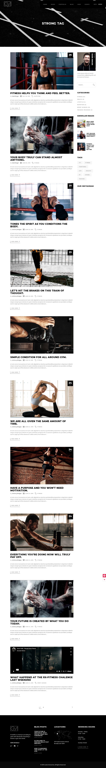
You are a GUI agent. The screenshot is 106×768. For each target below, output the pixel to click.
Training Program (83, 110)
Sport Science (41, 682)
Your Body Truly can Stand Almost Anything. (36, 158)
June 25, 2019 (26, 162)
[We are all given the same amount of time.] (41, 399)
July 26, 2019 (26, 96)
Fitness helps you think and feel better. (40, 93)
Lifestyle (80, 102)
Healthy (88, 170)
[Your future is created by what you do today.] (41, 598)
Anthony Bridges (16, 229)
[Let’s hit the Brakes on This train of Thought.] (41, 268)
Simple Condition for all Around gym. (38, 357)
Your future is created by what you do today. (39, 622)
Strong (87, 174)
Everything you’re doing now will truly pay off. (40, 556)
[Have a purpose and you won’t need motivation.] (41, 465)
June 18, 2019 (38, 737)
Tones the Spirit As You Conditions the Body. (38, 225)
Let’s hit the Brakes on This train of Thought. (37, 292)
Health (79, 99)
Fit (80, 162)
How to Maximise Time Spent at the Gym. (40, 750)
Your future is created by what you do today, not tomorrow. (41, 733)
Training (82, 178)
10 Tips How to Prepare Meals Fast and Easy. (41, 742)
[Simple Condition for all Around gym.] (41, 335)
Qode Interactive (49, 765)
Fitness (36, 162)
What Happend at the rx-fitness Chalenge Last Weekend (41, 678)
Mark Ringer (15, 96)
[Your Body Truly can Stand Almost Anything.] (41, 135)
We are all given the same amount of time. (38, 422)
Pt (80, 174)
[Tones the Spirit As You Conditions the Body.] (41, 201)
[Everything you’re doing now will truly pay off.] (41, 532)
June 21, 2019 (38, 745)
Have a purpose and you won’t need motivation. (37, 489)
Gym (80, 170)
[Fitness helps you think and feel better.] (41, 71)
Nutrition (37, 96)
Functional (82, 166)
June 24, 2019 (29, 426)
